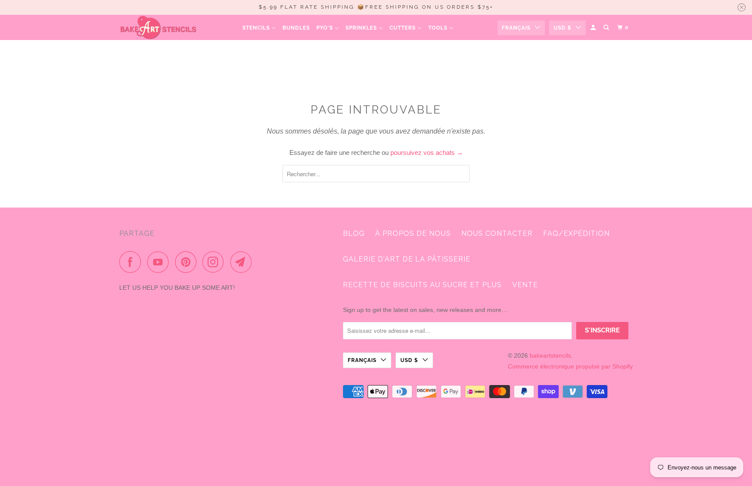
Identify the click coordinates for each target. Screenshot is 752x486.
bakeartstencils (550, 355)
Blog (354, 233)
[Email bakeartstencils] (243, 262)
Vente (525, 285)
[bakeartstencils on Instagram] (215, 262)
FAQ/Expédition (576, 233)
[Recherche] (607, 27)
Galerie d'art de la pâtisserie (406, 259)
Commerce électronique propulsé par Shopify (570, 366)
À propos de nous (413, 233)
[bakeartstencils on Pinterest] (188, 262)
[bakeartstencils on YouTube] (160, 262)
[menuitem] (259, 27)
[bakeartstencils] (158, 27)
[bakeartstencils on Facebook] (132, 262)
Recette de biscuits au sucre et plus (422, 285)
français (516, 28)
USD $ (562, 28)
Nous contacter (497, 233)
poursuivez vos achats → (426, 152)
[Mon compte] (594, 27)
